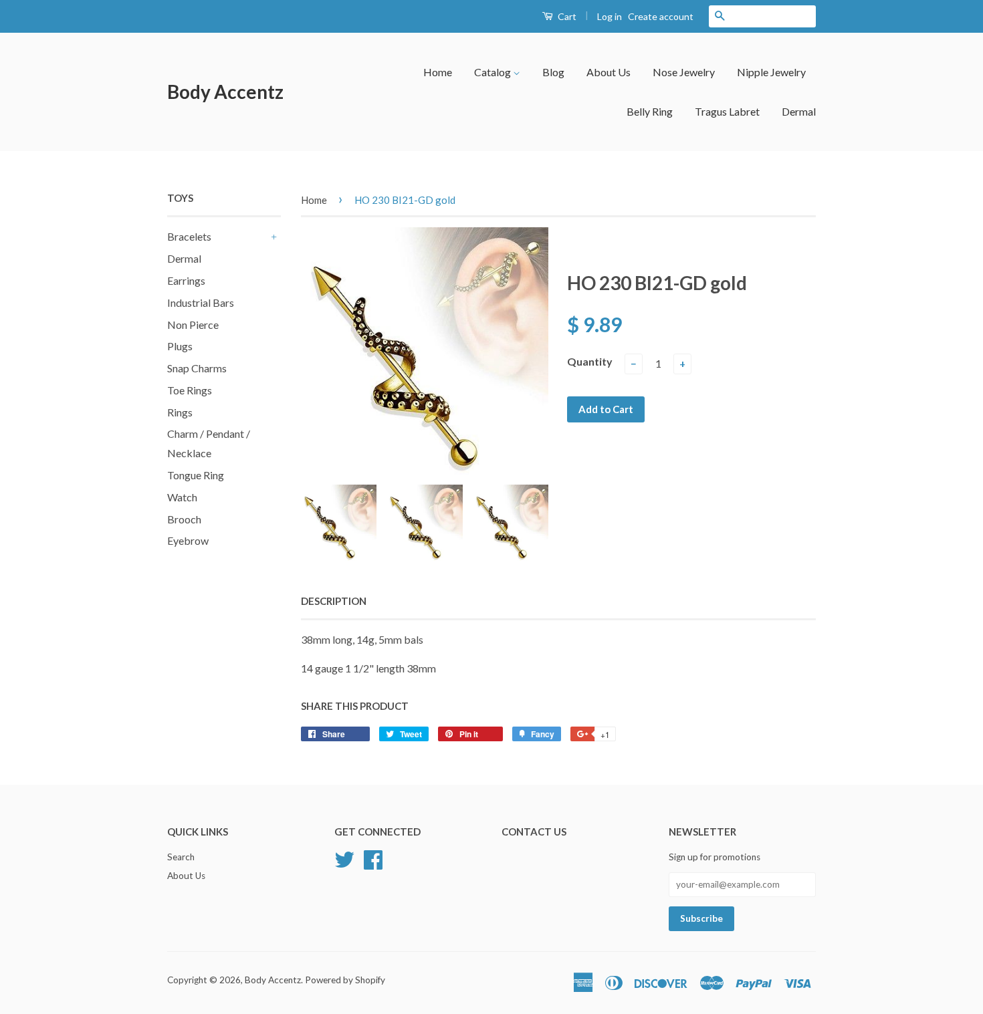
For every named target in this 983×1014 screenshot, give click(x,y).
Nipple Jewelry (771, 72)
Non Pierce (193, 324)
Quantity (590, 361)
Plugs (180, 346)
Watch (182, 497)
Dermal (799, 111)
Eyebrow (188, 540)
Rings (180, 412)
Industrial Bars (200, 302)
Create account (660, 16)
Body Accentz (225, 91)
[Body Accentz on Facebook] (373, 858)
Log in (609, 16)
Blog (553, 72)
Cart (566, 16)
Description (333, 601)
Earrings (186, 280)
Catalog (493, 72)
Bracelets (189, 236)
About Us (608, 72)
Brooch (184, 519)
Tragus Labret (727, 111)
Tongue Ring (195, 475)
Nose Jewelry (684, 72)
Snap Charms (197, 368)
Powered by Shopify (345, 980)
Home (437, 72)
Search (181, 857)
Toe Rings (189, 390)
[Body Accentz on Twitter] (344, 858)
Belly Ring (650, 111)
